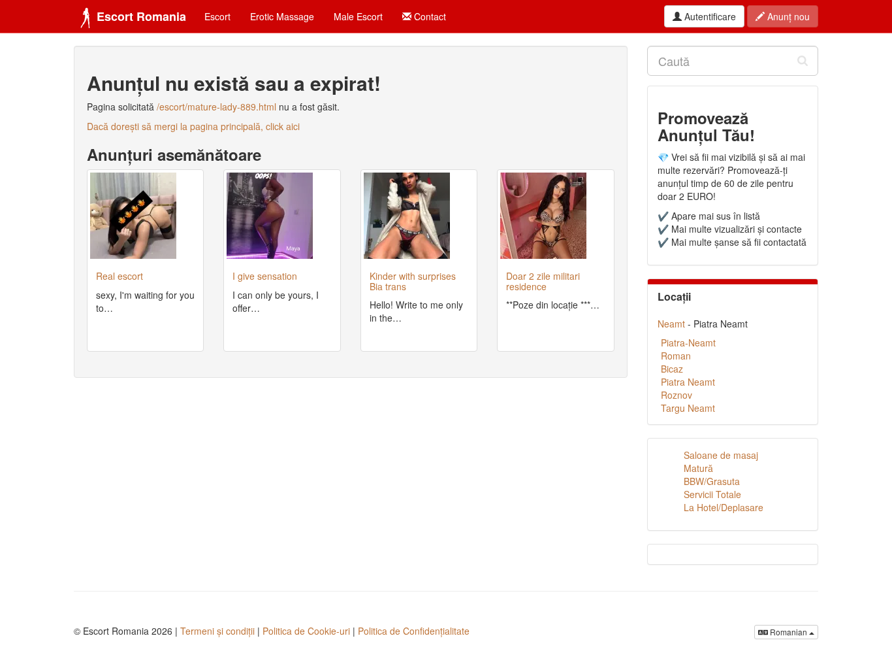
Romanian (788, 631)
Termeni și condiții (217, 630)
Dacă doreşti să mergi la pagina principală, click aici (193, 126)
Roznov (676, 394)
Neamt (671, 323)
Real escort (119, 275)
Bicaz (672, 368)
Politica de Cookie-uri (306, 630)
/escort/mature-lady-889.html (216, 106)
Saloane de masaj (721, 454)
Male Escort (358, 16)
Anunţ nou (787, 16)
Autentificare (709, 16)
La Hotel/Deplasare (723, 507)
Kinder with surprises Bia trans (413, 280)
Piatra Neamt (688, 381)
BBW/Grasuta (712, 481)
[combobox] (733, 61)
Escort (217, 16)
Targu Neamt (688, 407)
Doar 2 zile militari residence (543, 280)
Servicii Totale (712, 494)
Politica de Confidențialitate (414, 630)
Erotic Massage (282, 16)
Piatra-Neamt (688, 342)
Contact (428, 16)
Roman (676, 355)
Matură (698, 468)
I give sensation (264, 275)
